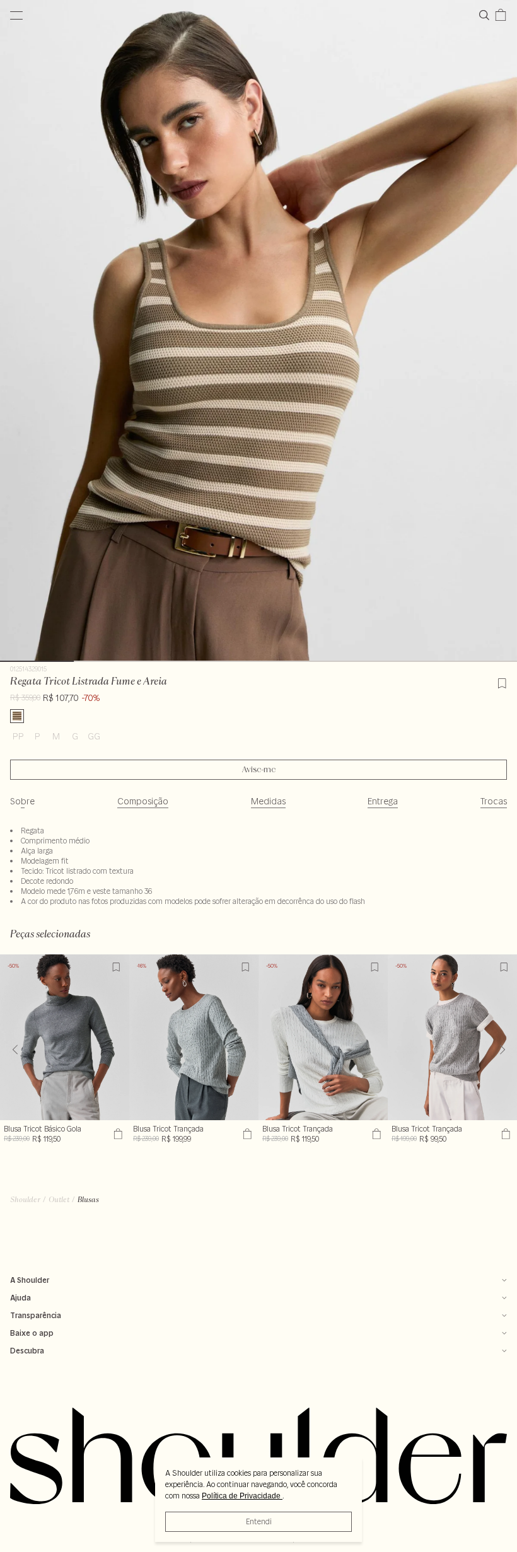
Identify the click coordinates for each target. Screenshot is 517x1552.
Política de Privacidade (242, 1495)
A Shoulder (29, 1280)
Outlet (59, 1199)
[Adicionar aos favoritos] (502, 681)
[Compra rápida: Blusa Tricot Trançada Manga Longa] (375, 1134)
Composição (142, 801)
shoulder (25, 1199)
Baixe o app (32, 1333)
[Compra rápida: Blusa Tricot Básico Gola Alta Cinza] (116, 1134)
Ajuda (20, 1297)
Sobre (22, 801)
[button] (502, 1049)
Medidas (268, 801)
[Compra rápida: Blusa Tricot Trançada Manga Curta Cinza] (504, 1134)
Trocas (493, 801)
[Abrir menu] (16, 15)
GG (94, 736)
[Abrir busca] (486, 15)
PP (18, 736)
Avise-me (259, 769)
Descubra (27, 1350)
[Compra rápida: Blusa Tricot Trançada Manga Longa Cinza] (245, 1134)
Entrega (383, 801)
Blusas (88, 1199)
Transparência (35, 1315)
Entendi (259, 1521)
